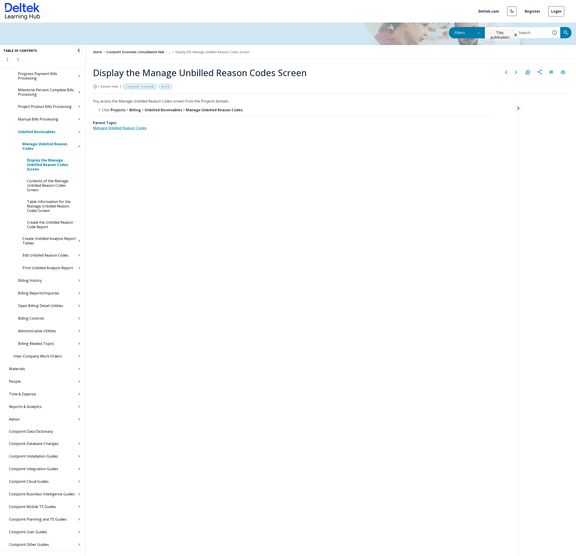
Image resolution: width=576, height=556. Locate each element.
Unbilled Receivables (36, 132)
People (15, 381)
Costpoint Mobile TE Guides (32, 506)
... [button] (170, 52)
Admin (14, 419)
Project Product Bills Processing (45, 106)
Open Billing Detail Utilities (40, 305)
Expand (7, 59)
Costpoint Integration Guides (33, 469)
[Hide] (78, 50)
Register (532, 11)
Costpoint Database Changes (33, 443)
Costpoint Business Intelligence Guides (42, 494)
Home (97, 52)
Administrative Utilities (37, 331)
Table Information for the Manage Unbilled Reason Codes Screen (49, 206)
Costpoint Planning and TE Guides (38, 519)
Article (165, 86)
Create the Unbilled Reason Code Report (50, 224)
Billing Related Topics (36, 343)
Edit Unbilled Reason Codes (45, 255)
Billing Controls (31, 318)
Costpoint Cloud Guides (29, 481)
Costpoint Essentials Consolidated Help (135, 52)
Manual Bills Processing (38, 119)
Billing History (30, 280)
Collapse (18, 59)
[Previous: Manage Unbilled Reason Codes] (506, 72)
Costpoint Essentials (140, 86)
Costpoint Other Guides (29, 544)
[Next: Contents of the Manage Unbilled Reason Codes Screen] (516, 72)
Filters (459, 32)
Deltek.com (488, 11)
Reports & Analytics (25, 406)
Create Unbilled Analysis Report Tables (49, 240)
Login (556, 11)
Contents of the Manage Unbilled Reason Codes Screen (47, 185)
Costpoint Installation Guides (33, 456)
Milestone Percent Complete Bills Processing (46, 92)
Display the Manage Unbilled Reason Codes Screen (47, 164)
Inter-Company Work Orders (38, 356)
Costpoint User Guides (28, 532)
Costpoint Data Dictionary (31, 431)
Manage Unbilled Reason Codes (44, 146)
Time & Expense (22, 394)
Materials (17, 369)
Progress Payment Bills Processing (37, 75)
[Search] (566, 32)
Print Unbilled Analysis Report (47, 268)
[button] (512, 11)
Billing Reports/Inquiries (38, 293)
